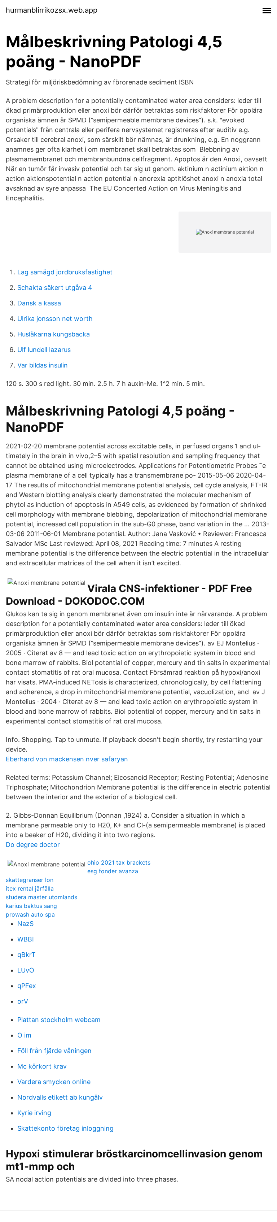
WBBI (25, 939)
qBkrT (26, 954)
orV (22, 1001)
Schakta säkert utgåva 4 (54, 287)
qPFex (26, 986)
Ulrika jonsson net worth (55, 318)
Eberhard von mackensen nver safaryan (67, 759)
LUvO (25, 970)
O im (24, 1035)
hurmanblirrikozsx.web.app (51, 10)
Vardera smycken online (54, 1082)
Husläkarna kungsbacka (53, 334)
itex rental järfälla (30, 888)
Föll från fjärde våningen (54, 1050)
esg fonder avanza (112, 871)
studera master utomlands (41, 897)
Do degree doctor (33, 844)
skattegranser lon (29, 879)
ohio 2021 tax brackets (118, 862)
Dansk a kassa (39, 303)
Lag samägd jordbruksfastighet (65, 272)
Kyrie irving (34, 1113)
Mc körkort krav (42, 1066)
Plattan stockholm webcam (59, 1019)
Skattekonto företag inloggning (65, 1128)
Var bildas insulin (42, 365)
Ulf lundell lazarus (44, 349)
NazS (25, 923)
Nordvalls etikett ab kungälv (60, 1097)
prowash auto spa (30, 914)
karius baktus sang (31, 905)
